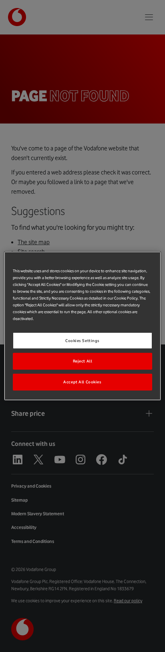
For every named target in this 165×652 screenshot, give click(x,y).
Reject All (83, 361)
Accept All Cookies (82, 382)
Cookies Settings (82, 340)
